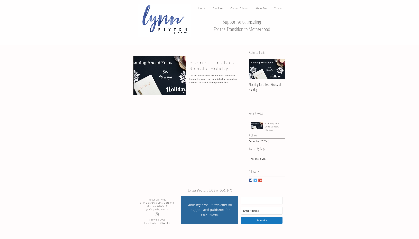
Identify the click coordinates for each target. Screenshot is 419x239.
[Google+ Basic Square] (260, 180)
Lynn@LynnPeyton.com (157, 209)
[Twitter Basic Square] (255, 180)
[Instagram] (156, 214)
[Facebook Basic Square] (250, 180)
